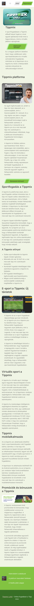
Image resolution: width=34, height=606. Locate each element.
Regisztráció (27, 3)
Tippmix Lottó (7, 597)
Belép (17, 3)
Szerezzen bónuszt (17, 46)
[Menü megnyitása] (10, 3)
